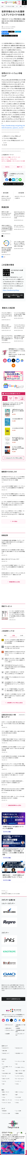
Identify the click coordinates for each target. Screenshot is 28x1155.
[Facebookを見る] (7, 1020)
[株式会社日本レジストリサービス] (9, 940)
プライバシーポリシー (10, 1030)
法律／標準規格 (19, 1073)
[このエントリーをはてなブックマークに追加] (13, 179)
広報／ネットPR (5, 1078)
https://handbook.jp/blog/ (11, 290)
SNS (20, 6)
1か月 (21, 635)
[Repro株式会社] (9, 922)
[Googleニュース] (22, 360)
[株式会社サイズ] (9, 963)
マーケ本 (4, 398)
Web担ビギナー (5, 1048)
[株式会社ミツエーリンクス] (9, 910)
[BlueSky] (18, 360)
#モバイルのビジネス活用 (18, 161)
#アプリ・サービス (16, 157)
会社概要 (7, 1033)
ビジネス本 (10, 398)
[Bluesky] (15, 1020)
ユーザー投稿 (4, 892)
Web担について (5, 1053)
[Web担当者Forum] (13, 1011)
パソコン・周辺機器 (21, 398)
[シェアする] (6, 179)
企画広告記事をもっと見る (14, 805)
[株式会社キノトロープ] (9, 951)
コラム (3, 1097)
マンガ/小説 (18, 1097)
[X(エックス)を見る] (11, 1020)
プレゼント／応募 (6, 1113)
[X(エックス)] (13, 360)
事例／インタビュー (20, 1092)
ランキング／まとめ (6, 1102)
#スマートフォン (5, 159)
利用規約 (18, 1028)
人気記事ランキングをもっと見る (14, 702)
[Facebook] (9, 360)
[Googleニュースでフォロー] (19, 1020)
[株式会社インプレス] (13, 1125)
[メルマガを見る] (3, 1020)
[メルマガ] (5, 360)
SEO (2, 6)
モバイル (4, 1081)
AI (16, 6)
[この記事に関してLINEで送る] (20, 179)
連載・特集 (4, 1050)
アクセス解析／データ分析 (7, 1067)
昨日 (5, 635)
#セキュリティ (13, 159)
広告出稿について (19, 1053)
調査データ (4, 1094)
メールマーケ (18, 1081)
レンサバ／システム (20, 1076)
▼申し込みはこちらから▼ (7, 1141)
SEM (3, 1084)
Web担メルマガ (19, 1048)
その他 (17, 1084)
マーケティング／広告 (10, 6)
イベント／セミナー (20, 1100)
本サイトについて (9, 1024)
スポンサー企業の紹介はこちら (13, 999)
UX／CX (4, 1076)
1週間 (13, 635)
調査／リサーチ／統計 (20, 1070)
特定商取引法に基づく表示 (20, 1031)
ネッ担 (19, 354)
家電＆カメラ (16, 398)
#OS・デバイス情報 (6, 157)
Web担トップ (4, 890)
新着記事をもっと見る (14, 582)
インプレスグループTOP (19, 1034)
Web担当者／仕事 (6, 1073)
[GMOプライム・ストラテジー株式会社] (9, 975)
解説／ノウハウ (5, 1092)
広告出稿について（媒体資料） (20, 1025)
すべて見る (14, 521)
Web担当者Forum (7, 2)
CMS (3, 1070)
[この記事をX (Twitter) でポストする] (10, 179)
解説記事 (4, 1110)
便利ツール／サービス (7, 1100)
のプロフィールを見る (13, 295)
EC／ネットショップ (20, 1078)
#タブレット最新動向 (7, 161)
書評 (17, 1094)
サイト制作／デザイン (20, 1067)
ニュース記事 (18, 1110)
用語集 (17, 1113)
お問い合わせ (8, 1028)
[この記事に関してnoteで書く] (16, 179)
